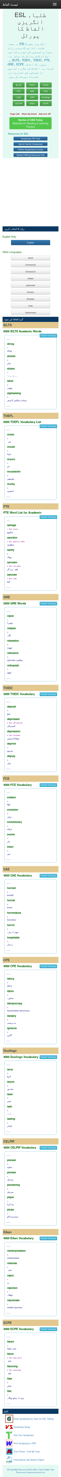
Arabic (31, 278)
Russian (30, 298)
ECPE (46, 103)
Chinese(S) (30, 264)
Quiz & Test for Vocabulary (30, 144)
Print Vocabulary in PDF (25, 1443)
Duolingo (46, 97)
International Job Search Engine (29, 1459)
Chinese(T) (30, 271)
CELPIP (18, 103)
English (30, 242)
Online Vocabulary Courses (30, 149)
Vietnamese (30, 312)
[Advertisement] (30, 190)
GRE (32, 91)
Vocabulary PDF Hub (30, 138)
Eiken (32, 103)
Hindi (30, 257)
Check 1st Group (48, 335)
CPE (32, 97)
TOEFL (32, 84)
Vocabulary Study (22, 1427)
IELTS (18, 84)
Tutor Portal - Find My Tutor (27, 1451)
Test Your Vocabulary (24, 1435)
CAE (19, 97)
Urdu (30, 305)
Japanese (30, 285)
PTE (19, 91)
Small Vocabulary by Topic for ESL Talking (34, 1418)
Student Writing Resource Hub (31, 154)
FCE (46, 91)
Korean (30, 292)
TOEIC (46, 84)
